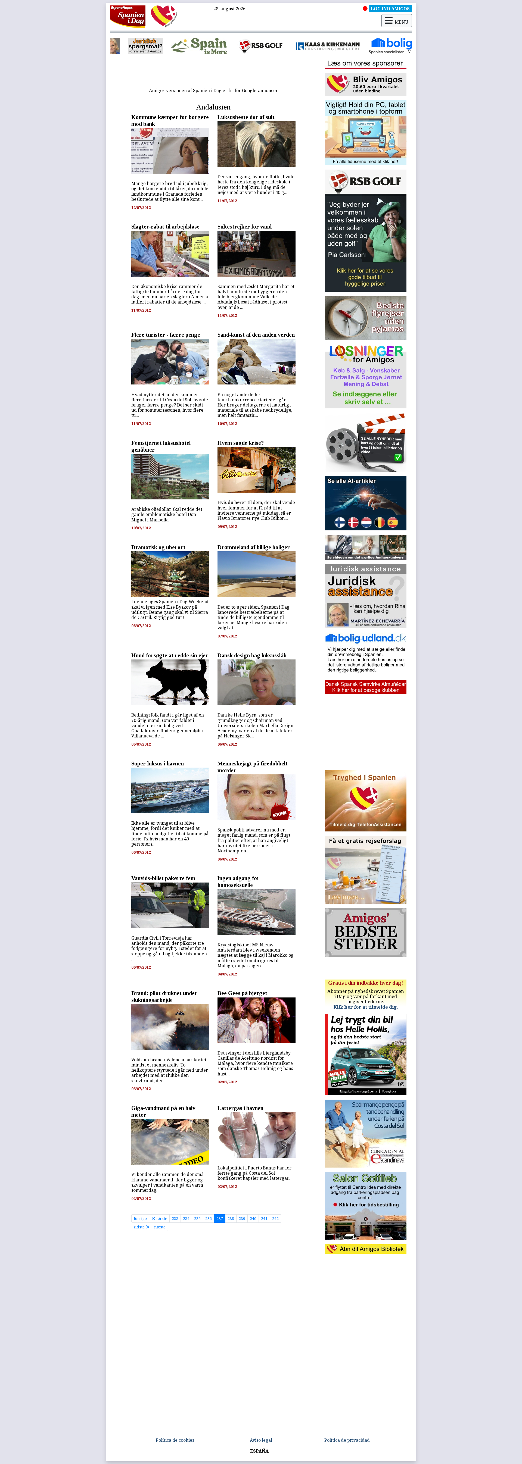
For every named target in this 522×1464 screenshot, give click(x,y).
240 (253, 1218)
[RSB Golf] (180, 46)
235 (197, 1218)
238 (231, 1218)
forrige (140, 1218)
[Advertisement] (213, 73)
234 (186, 1218)
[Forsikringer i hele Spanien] (247, 46)
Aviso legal (261, 1440)
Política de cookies (175, 1440)
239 (242, 1218)
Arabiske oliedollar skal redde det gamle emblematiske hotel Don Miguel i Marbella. (166, 514)
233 (175, 1218)
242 (275, 1218)
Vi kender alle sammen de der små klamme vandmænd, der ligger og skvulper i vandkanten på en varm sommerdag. (167, 1182)
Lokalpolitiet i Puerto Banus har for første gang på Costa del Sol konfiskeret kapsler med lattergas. (254, 1173)
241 (264, 1218)
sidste (139, 1227)
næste (160, 1227)
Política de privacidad (347, 1440)
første (161, 1218)
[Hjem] (127, 16)
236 (208, 1218)
